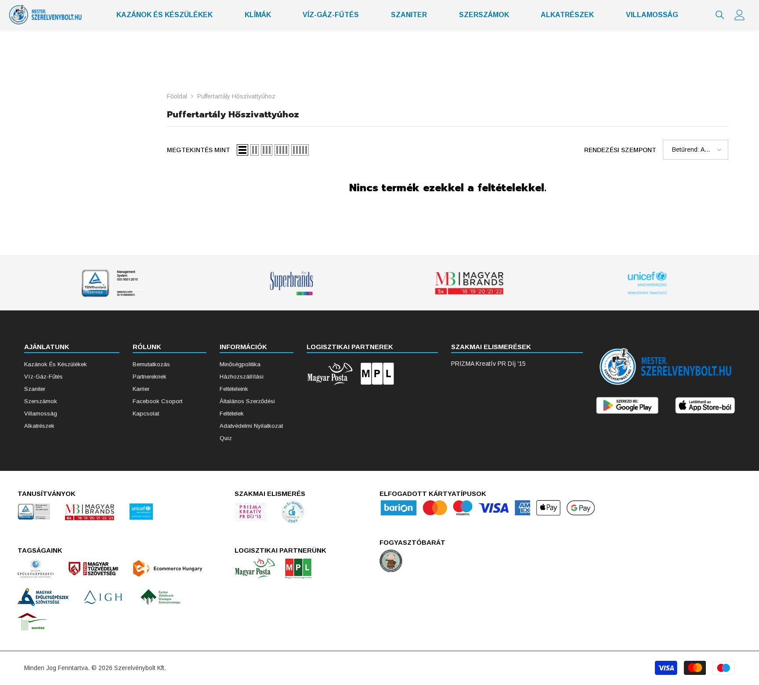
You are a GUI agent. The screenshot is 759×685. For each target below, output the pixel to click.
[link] (113, 283)
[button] (242, 150)
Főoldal (177, 96)
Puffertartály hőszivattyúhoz (236, 96)
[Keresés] (720, 15)
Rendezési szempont (620, 149)
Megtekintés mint (198, 149)
